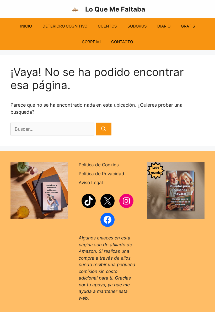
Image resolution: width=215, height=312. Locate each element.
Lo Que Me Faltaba (115, 9)
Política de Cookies (99, 164)
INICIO (26, 26)
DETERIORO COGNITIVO (64, 26)
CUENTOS (107, 26)
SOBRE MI (91, 41)
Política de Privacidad (101, 173)
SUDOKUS (137, 26)
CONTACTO (122, 41)
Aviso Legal (91, 182)
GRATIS (188, 26)
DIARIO (163, 26)
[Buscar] (103, 129)
